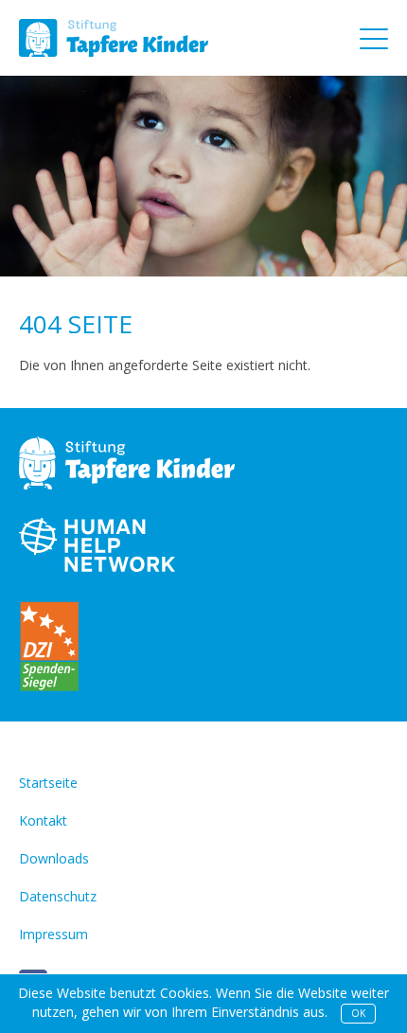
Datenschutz (58, 896)
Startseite (48, 783)
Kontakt (43, 820)
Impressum (53, 934)
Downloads (54, 858)
